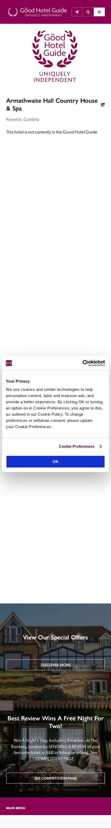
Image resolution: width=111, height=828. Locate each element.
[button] (88, 12)
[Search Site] (88, 12)
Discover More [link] (55, 665)
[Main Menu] (99, 12)
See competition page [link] (55, 778)
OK (56, 461)
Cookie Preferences (77, 446)
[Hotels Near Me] (77, 12)
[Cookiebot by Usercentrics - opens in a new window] (82, 363)
